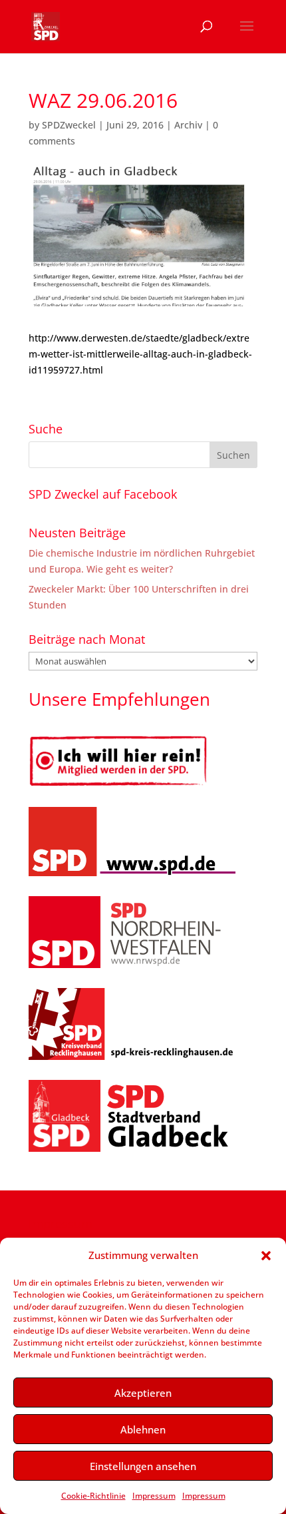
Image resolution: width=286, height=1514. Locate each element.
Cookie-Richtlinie (93, 1495)
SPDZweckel (69, 125)
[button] (266, 1255)
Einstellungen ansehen (143, 1466)
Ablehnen (143, 1429)
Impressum (154, 1495)
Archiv (188, 125)
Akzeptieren (143, 1392)
